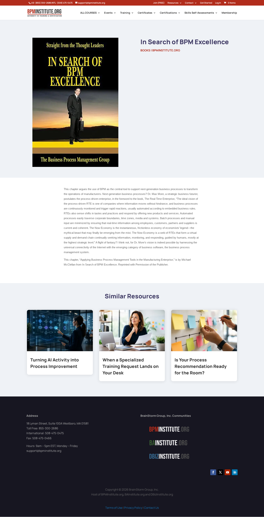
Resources (173, 3)
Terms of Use (113, 508)
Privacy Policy (133, 508)
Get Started (206, 3)
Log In (218, 3)
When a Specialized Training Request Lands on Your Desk (131, 366)
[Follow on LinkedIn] (235, 472)
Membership (229, 12)
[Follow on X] (220, 472)
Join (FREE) (159, 3)
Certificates (145, 12)
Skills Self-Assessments (199, 12)
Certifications (168, 12)
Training (125, 12)
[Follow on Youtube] (227, 472)
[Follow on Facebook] (213, 472)
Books (145, 50)
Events (108, 12)
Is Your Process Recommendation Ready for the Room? (201, 366)
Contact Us (151, 508)
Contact (189, 3)
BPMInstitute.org (166, 50)
